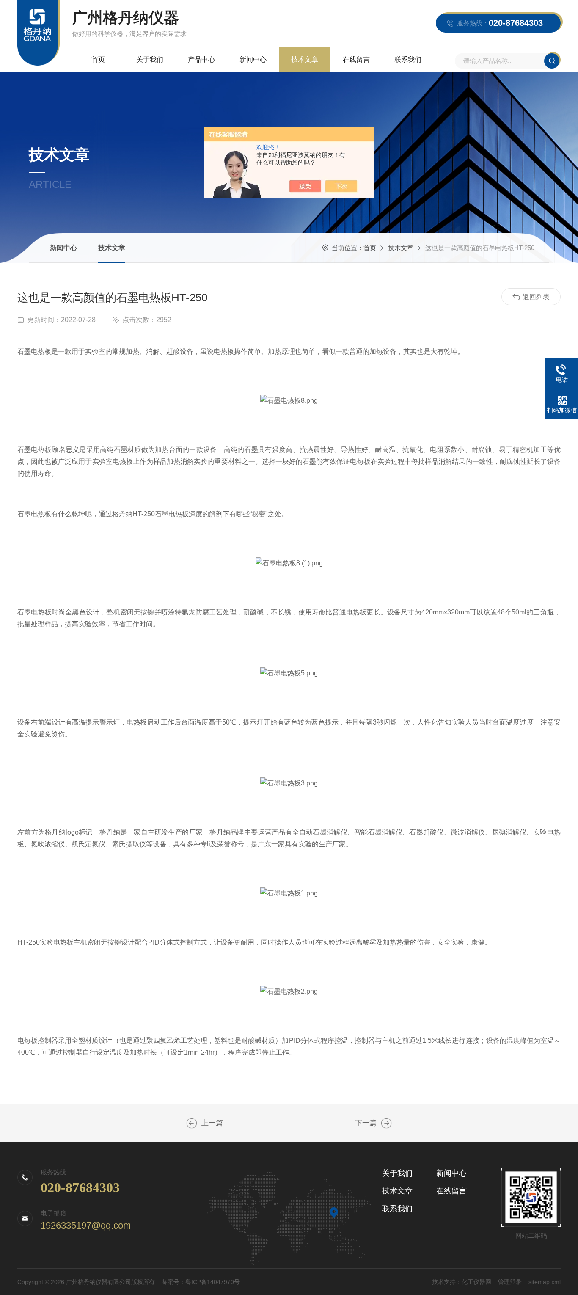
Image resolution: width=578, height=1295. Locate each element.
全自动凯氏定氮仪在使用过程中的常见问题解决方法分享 (191, 1123)
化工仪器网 (476, 1281)
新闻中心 (253, 59)
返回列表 (536, 296)
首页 (98, 59)
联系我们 (407, 59)
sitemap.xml (544, 1281)
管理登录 (510, 1281)
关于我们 (149, 59)
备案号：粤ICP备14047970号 (201, 1281)
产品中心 (201, 59)
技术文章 (304, 59)
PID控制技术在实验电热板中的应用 (386, 1123)
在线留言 (356, 59)
